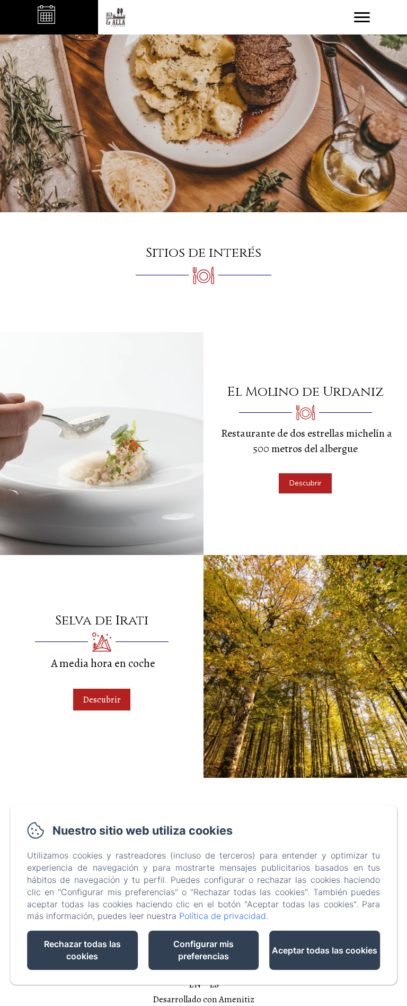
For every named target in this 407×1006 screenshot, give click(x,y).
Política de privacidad (222, 915)
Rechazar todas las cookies (82, 950)
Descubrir (305, 483)
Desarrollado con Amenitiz (203, 999)
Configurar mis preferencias (203, 950)
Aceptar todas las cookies (324, 950)
